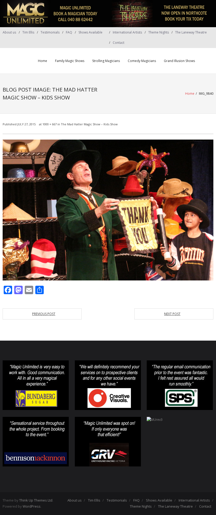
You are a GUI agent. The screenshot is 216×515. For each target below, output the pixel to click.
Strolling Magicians (106, 61)
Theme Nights (158, 32)
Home (42, 61)
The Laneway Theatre (191, 32)
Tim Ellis (28, 32)
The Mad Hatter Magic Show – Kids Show (89, 124)
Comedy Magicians (142, 61)
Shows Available (90, 32)
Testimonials (50, 32)
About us (9, 32)
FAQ (69, 32)
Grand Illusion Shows (179, 61)
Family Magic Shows (69, 61)
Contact (118, 42)
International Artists (127, 32)
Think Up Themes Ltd (35, 500)
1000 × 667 (49, 124)
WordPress (32, 506)
